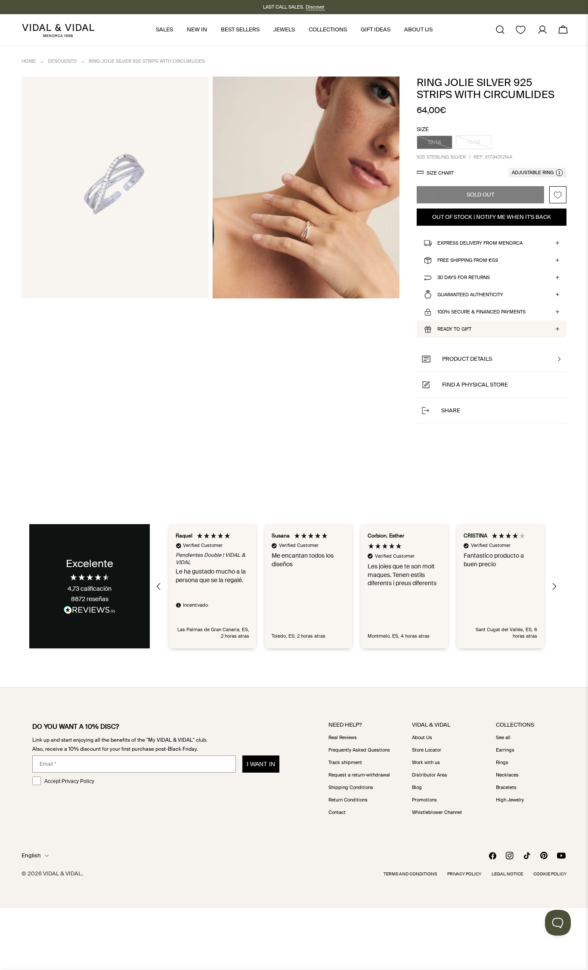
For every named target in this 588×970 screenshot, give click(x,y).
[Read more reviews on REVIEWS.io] (89, 611)
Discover (315, 7)
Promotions (424, 800)
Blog (417, 787)
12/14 (440, 143)
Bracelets (506, 787)
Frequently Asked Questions (359, 750)
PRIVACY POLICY (464, 874)
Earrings (505, 750)
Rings (502, 762)
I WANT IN (261, 764)
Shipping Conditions (350, 787)
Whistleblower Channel (437, 812)
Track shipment (345, 762)
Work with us (426, 762)
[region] (356, 586)
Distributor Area (429, 775)
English (31, 855)
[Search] (500, 29)
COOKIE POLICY (549, 874)
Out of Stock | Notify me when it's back (491, 217)
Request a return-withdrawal (359, 775)
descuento (62, 61)
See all (503, 737)
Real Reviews (342, 737)
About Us (422, 737)
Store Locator (426, 750)
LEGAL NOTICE (507, 874)
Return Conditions (348, 800)
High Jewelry (510, 800)
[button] (491, 359)
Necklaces (507, 775)
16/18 (479, 143)
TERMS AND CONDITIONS (410, 874)
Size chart (440, 173)
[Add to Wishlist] (557, 194)
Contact (337, 812)
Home (29, 61)
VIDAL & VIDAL (62, 873)
